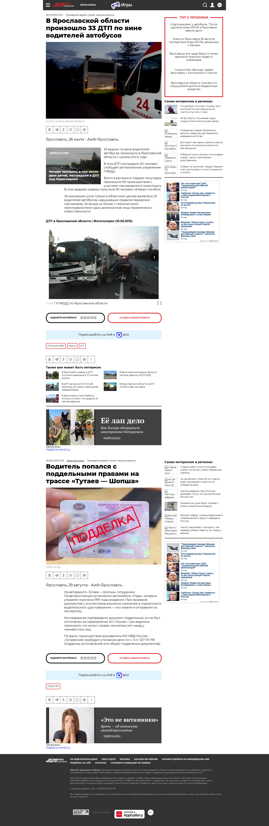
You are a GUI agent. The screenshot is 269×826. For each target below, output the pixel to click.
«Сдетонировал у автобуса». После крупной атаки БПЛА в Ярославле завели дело (193, 27)
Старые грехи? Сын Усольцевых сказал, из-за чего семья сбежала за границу (200, 469)
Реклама (125, 759)
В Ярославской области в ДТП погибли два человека (136, 385)
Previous (53, 257)
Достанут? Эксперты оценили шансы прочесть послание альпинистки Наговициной (201, 145)
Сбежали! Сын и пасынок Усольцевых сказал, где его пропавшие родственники (201, 157)
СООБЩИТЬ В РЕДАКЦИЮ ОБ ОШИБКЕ (130, 763)
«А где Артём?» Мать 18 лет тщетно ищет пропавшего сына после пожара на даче (200, 482)
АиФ (50, 303)
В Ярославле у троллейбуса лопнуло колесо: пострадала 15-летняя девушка (80, 398)
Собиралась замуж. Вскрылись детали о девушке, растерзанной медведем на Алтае (199, 133)
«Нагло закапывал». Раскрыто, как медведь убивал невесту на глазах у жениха (200, 530)
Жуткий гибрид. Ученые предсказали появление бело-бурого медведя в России (201, 518)
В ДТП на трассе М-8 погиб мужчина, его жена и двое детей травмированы (80, 387)
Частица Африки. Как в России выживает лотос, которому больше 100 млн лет (200, 494)
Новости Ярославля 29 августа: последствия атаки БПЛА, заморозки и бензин (194, 42)
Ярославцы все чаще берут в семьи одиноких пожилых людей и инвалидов (193, 57)
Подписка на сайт (80, 763)
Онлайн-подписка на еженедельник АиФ (185, 759)
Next (154, 257)
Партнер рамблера (101, 812)
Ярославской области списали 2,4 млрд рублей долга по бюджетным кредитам (194, 86)
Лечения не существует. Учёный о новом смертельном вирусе (199, 504)
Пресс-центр (109, 759)
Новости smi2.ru (58, 449)
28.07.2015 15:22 (54, 15)
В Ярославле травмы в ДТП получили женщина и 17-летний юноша (80, 375)
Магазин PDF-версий (146, 759)
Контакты (100, 763)
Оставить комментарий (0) (134, 318)
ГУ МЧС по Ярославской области (65, 121)
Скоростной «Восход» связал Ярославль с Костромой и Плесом (194, 71)
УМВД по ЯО (53, 566)
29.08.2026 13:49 (55, 460)
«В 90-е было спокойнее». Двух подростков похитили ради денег (199, 119)
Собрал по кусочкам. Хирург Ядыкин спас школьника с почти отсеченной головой (201, 169)
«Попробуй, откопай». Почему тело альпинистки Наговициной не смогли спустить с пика (200, 109)
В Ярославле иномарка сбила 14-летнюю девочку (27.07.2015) (138, 373)
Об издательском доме (83, 759)
